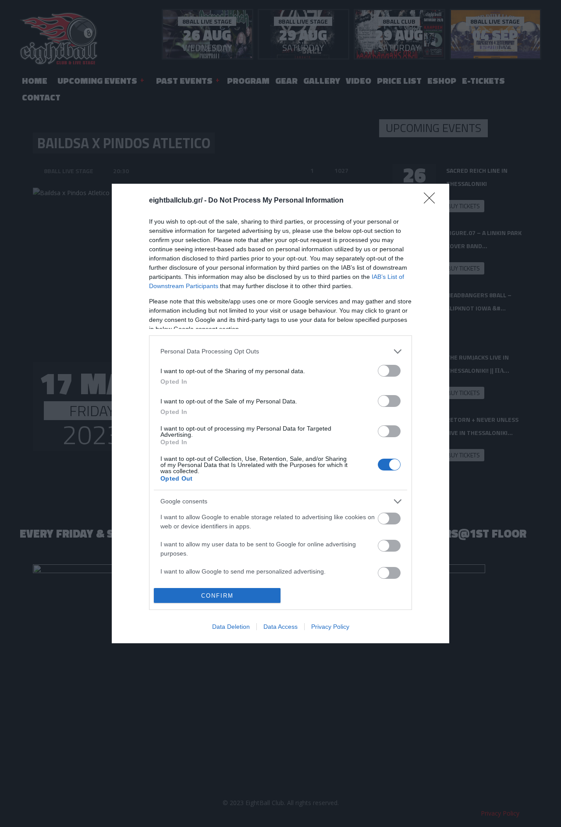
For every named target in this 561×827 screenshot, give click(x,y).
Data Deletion (231, 626)
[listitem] (280, 351)
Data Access (280, 626)
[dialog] (280, 414)
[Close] (432, 200)
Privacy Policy (330, 626)
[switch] (389, 371)
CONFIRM (217, 595)
